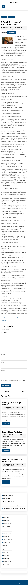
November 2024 (7, 533)
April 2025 (6, 517)
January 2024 (6, 564)
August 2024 (6, 542)
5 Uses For (3, 320)
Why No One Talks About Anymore (12, 505)
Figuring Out (6, 498)
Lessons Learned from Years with (12, 460)
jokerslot (17, 27)
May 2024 (5, 552)
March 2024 (6, 558)
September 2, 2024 (7, 27)
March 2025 (6, 520)
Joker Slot (14, 2)
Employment (11, 32)
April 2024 (6, 555)
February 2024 (7, 561)
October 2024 (6, 536)
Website (3, 370)
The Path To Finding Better (9, 501)
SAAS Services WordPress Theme (10, 583)
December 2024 (7, 530)
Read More (7, 423)
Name (3, 354)
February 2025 (7, 523)
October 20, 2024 (8, 434)
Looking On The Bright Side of (12, 403)
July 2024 (5, 545)
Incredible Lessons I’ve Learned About (10, 318)
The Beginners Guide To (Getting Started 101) (14, 508)
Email (2, 362)
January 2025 (6, 526)
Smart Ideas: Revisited (12, 432)
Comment (4, 332)
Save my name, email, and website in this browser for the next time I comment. (13, 381)
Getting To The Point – (8, 495)
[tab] (3, 6)
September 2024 (7, 539)
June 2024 (5, 549)
